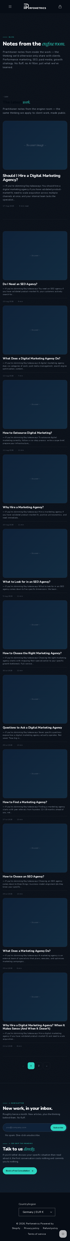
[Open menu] (10, 6)
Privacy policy (31, 1228)
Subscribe (58, 1127)
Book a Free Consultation (18, 1170)
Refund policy (50, 1228)
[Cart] (60, 6)
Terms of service (37, 1234)
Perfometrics (33, 1223)
